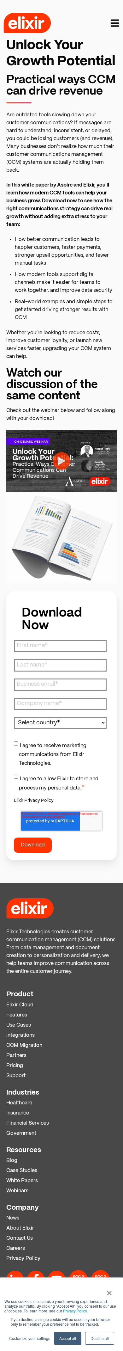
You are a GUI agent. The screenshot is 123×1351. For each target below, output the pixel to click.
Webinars (17, 1190)
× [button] (109, 1291)
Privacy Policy (75, 1310)
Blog (11, 1160)
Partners (16, 1055)
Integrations (20, 1035)
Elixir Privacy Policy (34, 800)
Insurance (17, 1113)
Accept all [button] (67, 1338)
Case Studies (21, 1170)
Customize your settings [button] (29, 1338)
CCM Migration (24, 1045)
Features (16, 1015)
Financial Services (27, 1123)
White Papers (22, 1180)
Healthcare (19, 1103)
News (12, 1218)
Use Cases (18, 1025)
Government (21, 1133)
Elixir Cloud (19, 1005)
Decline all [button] (100, 1338)
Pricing (14, 1065)
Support (16, 1075)
